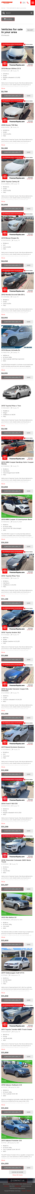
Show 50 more (18, 1175)
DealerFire (6, 1186)
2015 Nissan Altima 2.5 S (11, 68)
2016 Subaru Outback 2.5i (11, 1085)
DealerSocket (18, 1186)
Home (3, 8)
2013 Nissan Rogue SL (10, 238)
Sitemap (29, 1190)
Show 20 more (17, 1172)
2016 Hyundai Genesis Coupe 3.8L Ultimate (15, 690)
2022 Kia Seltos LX (8, 917)
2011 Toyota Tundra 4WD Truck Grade (16, 1029)
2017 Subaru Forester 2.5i (11, 1140)
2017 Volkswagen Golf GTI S (12, 973)
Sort (31, 30)
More (3, 88)
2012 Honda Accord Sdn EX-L (13, 294)
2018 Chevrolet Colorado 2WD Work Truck (16, 861)
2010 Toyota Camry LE (10, 181)
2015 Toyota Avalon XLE (11, 632)
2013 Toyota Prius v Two (11, 406)
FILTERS (9, 19)
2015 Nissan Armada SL (10, 350)
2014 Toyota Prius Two (10, 576)
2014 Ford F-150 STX (9, 803)
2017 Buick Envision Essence (13, 747)
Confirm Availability (12, 96)
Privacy (23, 1190)
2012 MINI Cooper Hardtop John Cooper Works (17, 463)
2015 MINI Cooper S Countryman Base (16, 519)
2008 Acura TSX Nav (9, 125)
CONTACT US (18, 1181)
